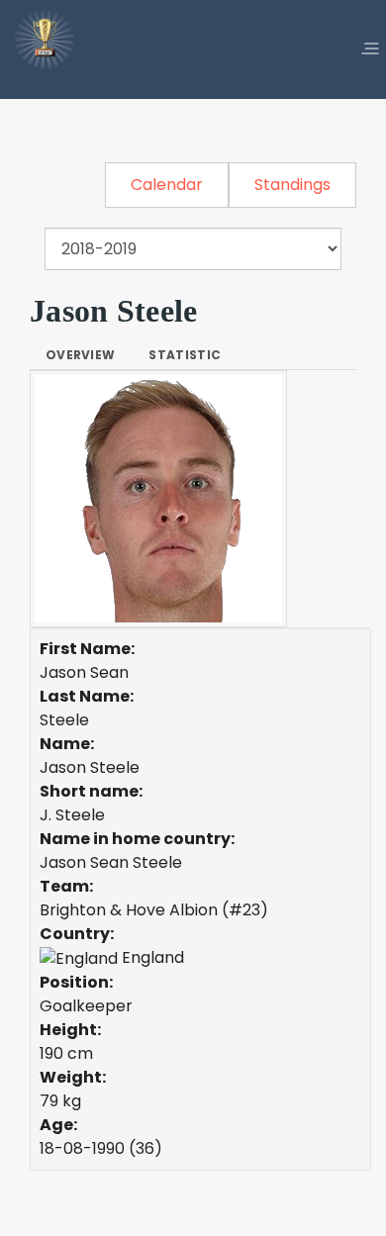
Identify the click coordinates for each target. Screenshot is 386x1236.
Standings (292, 184)
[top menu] (370, 49)
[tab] (80, 355)
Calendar (167, 184)
